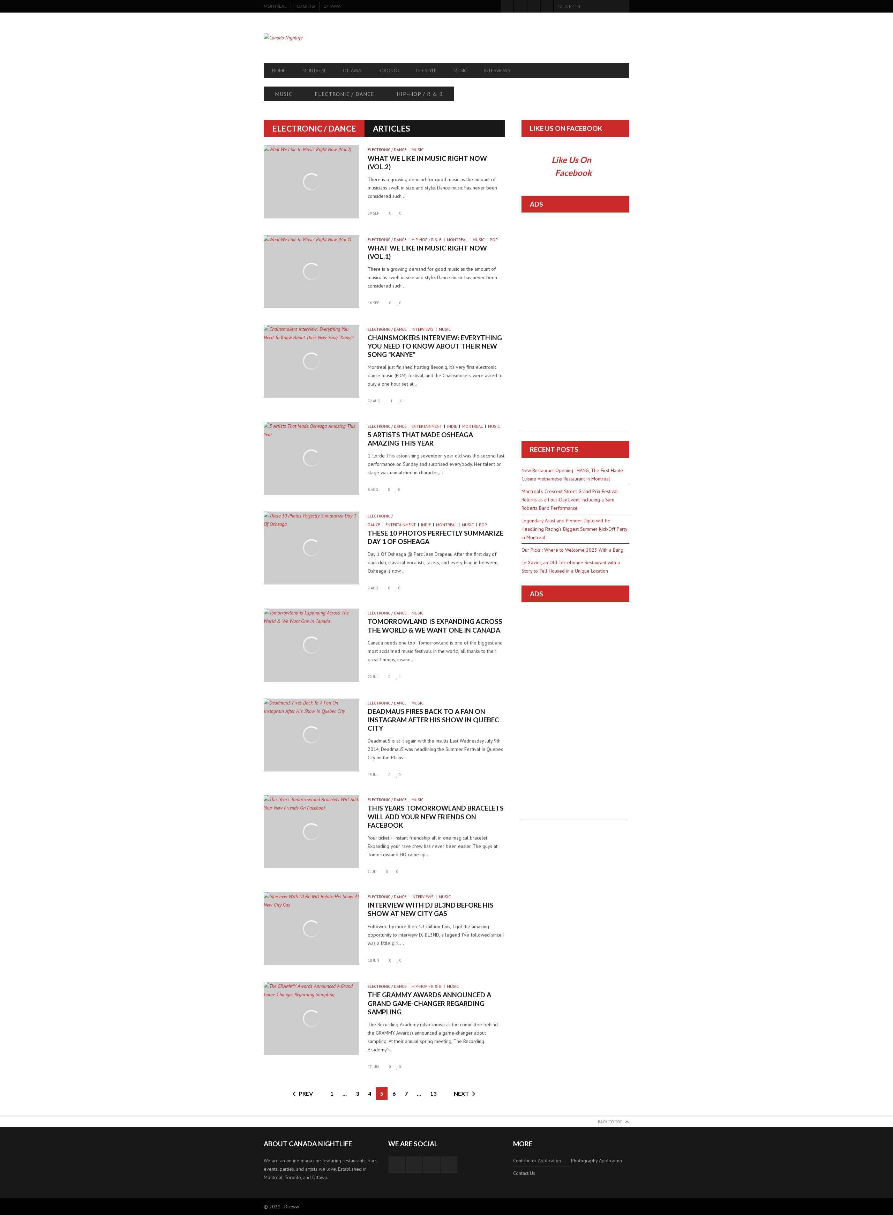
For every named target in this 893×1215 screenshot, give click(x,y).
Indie (452, 426)
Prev (306, 1093)
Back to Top (610, 1121)
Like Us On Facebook (566, 128)
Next (461, 1093)
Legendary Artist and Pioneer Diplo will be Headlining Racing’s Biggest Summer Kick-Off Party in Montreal (574, 529)
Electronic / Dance (344, 93)
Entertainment (427, 426)
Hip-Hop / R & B (420, 93)
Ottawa (332, 6)
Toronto (305, 6)
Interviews (497, 70)
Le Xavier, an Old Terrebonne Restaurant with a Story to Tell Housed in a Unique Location (570, 566)
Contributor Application (537, 1160)
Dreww (291, 1206)
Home (279, 70)
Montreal (275, 6)
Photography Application (596, 1160)
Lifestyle (426, 70)
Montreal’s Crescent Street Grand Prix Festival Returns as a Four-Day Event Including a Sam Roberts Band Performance (569, 499)
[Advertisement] (573, 325)
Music (460, 70)
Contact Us (524, 1173)
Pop (494, 239)
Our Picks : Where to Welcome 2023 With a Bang (572, 550)
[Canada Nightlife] (318, 37)
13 (433, 1093)
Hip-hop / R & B (427, 239)
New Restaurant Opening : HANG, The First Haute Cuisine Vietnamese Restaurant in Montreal (572, 474)
